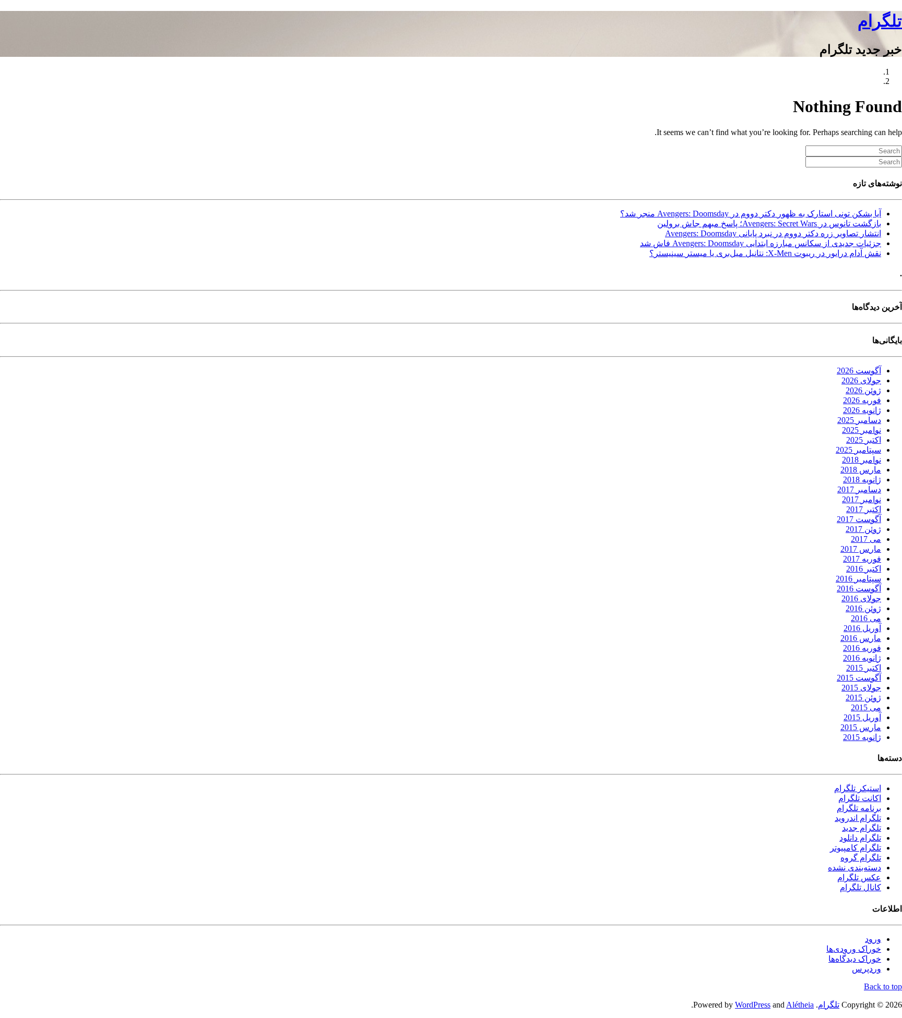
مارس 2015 (860, 727)
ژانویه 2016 (862, 657)
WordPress (752, 1004)
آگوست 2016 (859, 588)
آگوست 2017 (859, 519)
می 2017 (866, 539)
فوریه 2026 (862, 400)
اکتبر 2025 (863, 439)
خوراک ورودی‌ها (853, 948)
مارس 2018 (860, 469)
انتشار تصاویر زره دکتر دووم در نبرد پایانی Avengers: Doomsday (773, 233)
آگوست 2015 (859, 677)
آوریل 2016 (862, 628)
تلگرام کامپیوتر (855, 847)
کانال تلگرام (860, 887)
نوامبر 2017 (861, 499)
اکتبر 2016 (863, 568)
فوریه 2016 (862, 648)
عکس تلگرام (859, 877)
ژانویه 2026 (862, 410)
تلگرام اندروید (858, 818)
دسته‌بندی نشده (854, 867)
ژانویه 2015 (862, 737)
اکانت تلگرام (859, 798)
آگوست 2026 (859, 370)
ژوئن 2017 (863, 529)
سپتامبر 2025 (858, 449)
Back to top (883, 986)
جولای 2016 (861, 598)
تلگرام (880, 20)
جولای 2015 (861, 687)
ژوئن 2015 (863, 697)
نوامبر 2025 (861, 430)
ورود (873, 939)
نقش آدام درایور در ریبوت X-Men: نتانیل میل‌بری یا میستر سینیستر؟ (765, 253)
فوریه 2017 (862, 558)
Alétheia (800, 1004)
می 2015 (866, 707)
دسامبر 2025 (859, 420)
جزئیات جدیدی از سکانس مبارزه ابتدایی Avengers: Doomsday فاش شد (760, 243)
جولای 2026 (861, 380)
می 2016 (866, 618)
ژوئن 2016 (863, 608)
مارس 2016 (860, 638)
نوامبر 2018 (861, 459)
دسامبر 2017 (859, 489)
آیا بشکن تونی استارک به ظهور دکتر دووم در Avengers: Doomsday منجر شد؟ (750, 213)
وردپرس (866, 968)
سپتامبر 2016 (858, 578)
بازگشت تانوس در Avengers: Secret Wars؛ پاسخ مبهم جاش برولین (769, 223)
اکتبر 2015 (863, 667)
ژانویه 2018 (862, 479)
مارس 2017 (860, 548)
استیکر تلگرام (857, 788)
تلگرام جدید (861, 827)
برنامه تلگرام (859, 808)
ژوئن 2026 (863, 390)
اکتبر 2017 (863, 509)
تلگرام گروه (860, 857)
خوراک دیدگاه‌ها (854, 958)
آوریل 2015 (862, 717)
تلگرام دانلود (860, 837)
